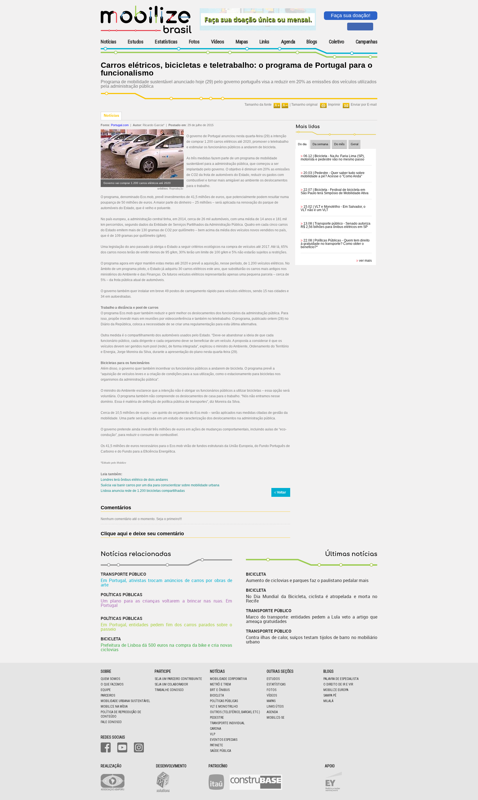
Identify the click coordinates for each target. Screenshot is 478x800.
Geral (354, 144)
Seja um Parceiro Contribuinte (178, 679)
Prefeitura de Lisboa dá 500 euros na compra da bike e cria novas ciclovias (166, 647)
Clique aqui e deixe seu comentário (142, 533)
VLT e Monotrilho (224, 706)
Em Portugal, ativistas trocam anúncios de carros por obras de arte (166, 582)
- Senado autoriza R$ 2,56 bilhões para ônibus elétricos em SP (335, 225)
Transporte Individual (227, 723)
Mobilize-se (275, 718)
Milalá (328, 701)
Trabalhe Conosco (169, 690)
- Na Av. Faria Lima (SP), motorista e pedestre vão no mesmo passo (333, 157)
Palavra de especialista (340, 679)
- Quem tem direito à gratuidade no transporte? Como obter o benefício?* (335, 243)
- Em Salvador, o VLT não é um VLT (333, 208)
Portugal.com (120, 125)
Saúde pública (220, 751)
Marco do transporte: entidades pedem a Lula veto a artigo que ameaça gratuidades (311, 619)
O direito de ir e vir (338, 684)
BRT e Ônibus (220, 690)
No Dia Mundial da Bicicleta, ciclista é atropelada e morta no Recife (311, 598)
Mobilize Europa (335, 690)
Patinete (216, 745)
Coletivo (336, 41)
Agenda (288, 41)
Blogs (311, 41)
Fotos (194, 41)
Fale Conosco (111, 722)
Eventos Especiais (223, 740)
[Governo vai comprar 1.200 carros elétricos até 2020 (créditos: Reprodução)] (142, 178)
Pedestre (217, 718)
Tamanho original (304, 105)
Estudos (136, 41)
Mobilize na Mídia (114, 706)
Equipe (106, 690)
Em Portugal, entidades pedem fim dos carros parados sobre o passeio (166, 627)
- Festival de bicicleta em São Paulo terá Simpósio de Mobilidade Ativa (334, 191)
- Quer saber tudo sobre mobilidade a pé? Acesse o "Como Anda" (333, 174)
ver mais (365, 261)
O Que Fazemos (112, 684)
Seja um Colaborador (171, 684)
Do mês (339, 144)
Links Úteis (275, 706)
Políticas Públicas (224, 701)
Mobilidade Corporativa (228, 679)
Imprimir (334, 105)
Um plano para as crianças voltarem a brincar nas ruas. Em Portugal (166, 603)
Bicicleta (217, 695)
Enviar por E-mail (364, 105)
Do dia (302, 144)
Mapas (242, 41)
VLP (212, 734)
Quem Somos (110, 679)
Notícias (108, 41)
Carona (215, 729)
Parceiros (108, 695)
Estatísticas (166, 41)
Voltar (281, 492)
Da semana (320, 144)
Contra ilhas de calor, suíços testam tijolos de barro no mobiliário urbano (311, 639)
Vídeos (217, 41)
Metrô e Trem (220, 684)
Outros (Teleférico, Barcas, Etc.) (235, 712)
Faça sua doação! (350, 15)
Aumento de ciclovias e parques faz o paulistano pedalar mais (307, 580)
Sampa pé (329, 695)
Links (264, 41)
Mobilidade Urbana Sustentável (125, 701)
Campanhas (367, 42)
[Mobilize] (146, 32)
